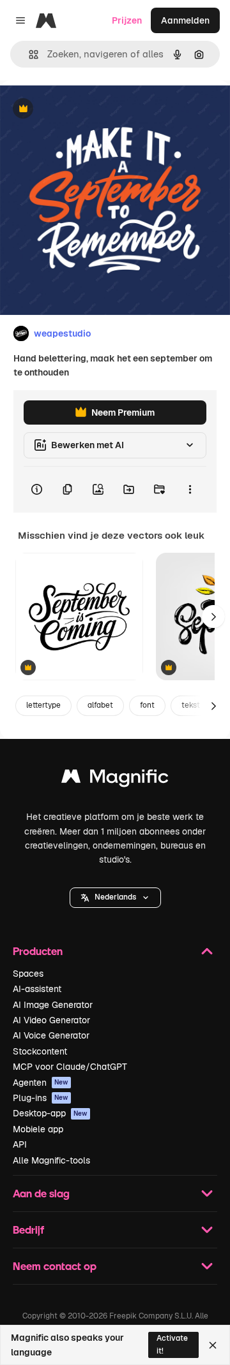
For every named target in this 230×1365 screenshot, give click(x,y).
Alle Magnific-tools (51, 1160)
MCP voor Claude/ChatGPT (70, 1066)
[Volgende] (213, 616)
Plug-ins (40, 1098)
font (147, 705)
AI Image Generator (53, 1005)
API (20, 1144)
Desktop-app (50, 1113)
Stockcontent (40, 1051)
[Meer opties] (190, 489)
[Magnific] (115, 779)
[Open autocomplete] (28, 54)
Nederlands (115, 897)
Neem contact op (54, 1266)
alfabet (100, 705)
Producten (38, 951)
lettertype (43, 705)
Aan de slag (41, 1193)
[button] (115, 897)
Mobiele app (38, 1129)
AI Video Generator (51, 1020)
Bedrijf (28, 1229)
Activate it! (172, 1344)
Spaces (28, 973)
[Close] (212, 1345)
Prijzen (127, 20)
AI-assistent (37, 989)
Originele (84, 109)
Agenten (40, 1082)
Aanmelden (185, 20)
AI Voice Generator (51, 1035)
